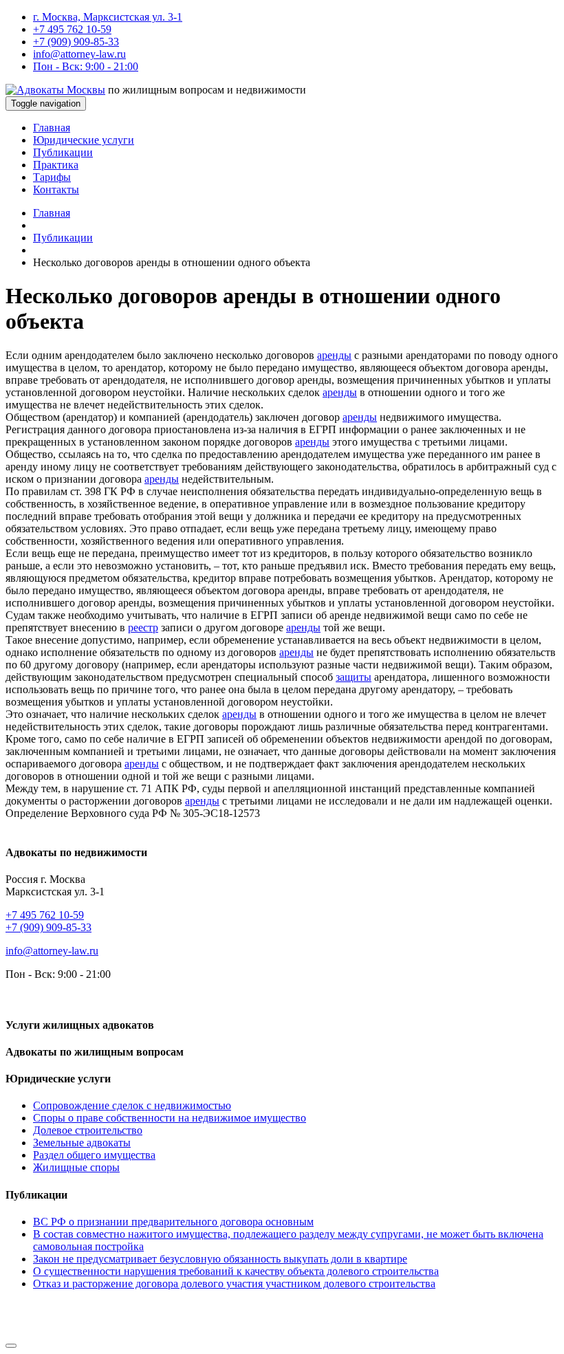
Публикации (63, 152)
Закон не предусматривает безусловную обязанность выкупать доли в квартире (220, 1259)
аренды (334, 355)
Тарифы (52, 177)
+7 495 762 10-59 (72, 29)
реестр (143, 627)
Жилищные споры (76, 1167)
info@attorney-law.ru (79, 54)
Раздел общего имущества (94, 1155)
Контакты (56, 189)
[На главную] (55, 90)
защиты (353, 677)
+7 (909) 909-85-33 (76, 41)
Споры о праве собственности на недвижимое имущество (169, 1118)
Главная (51, 127)
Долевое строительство (87, 1130)
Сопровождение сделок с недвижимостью (132, 1105)
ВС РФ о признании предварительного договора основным (173, 1221)
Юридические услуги (83, 140)
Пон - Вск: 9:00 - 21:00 (85, 66)
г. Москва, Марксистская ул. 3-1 (107, 17)
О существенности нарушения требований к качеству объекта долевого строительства (236, 1271)
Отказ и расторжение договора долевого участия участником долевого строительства (234, 1283)
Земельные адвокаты (82, 1142)
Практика (55, 165)
